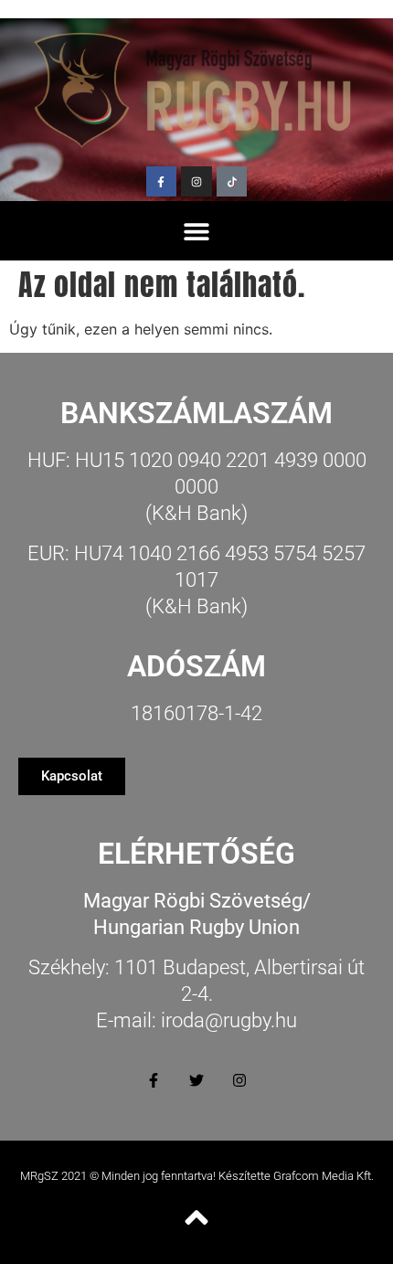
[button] (197, 230)
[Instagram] (196, 181)
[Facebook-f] (161, 181)
